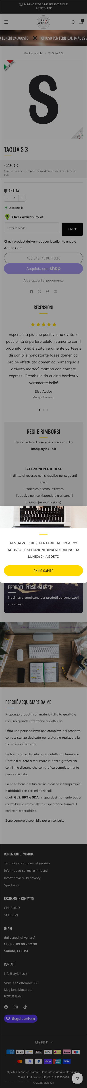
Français (9, 1081)
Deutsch (23, 1081)
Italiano (35, 1081)
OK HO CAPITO (44, 570)
